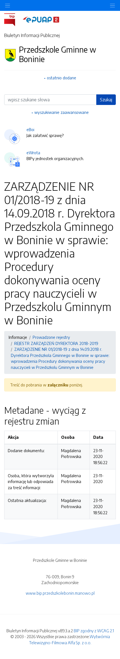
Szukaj (106, 99)
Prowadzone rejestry (51, 337)
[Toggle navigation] (112, 5)
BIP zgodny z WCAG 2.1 (94, 630)
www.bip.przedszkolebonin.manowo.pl (60, 593)
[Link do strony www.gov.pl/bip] (13, 19)
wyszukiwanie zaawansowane (61, 112)
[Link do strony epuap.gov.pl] (41, 19)
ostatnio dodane (61, 77)
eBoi (30, 129)
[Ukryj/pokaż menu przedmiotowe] (7, 5)
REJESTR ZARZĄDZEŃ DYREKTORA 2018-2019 (56, 343)
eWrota (33, 152)
